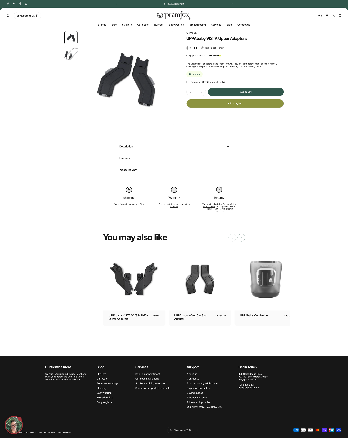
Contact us (193, 378)
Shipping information (198, 388)
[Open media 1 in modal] (127, 78)
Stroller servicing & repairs (150, 383)
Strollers (101, 374)
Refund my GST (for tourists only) (208, 81)
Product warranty (197, 397)
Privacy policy (23, 432)
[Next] (232, 4)
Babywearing (104, 392)
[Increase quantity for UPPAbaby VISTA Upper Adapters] (202, 92)
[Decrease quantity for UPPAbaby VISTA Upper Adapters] (190, 92)
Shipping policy (49, 432)
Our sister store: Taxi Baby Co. (204, 406)
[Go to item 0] (71, 37)
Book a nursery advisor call (202, 383)
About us (192, 374)
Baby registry (104, 402)
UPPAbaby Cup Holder (254, 315)
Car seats (102, 378)
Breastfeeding (105, 397)
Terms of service (36, 432)
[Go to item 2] (71, 53)
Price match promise (198, 402)
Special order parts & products (152, 388)
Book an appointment (147, 374)
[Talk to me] (14, 425)
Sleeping (101, 388)
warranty (174, 206)
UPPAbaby (191, 32)
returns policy (209, 206)
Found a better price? (214, 48)
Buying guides (195, 392)
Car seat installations (147, 378)
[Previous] (116, 4)
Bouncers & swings (107, 383)
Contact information (64, 432)
